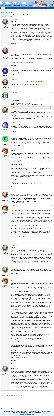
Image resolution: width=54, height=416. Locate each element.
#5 (52, 92)
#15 (52, 366)
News (15, 8)
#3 (52, 68)
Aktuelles (8, 8)
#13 (52, 267)
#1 (52, 19)
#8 (52, 136)
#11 (52, 205)
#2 (52, 47)
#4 (52, 79)
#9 (52, 148)
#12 (52, 245)
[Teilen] (50, 19)
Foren (3, 8)
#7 (52, 122)
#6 (52, 107)
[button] (12, 8)
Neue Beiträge (3, 10)
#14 (52, 278)
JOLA (3, 16)
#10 (52, 192)
